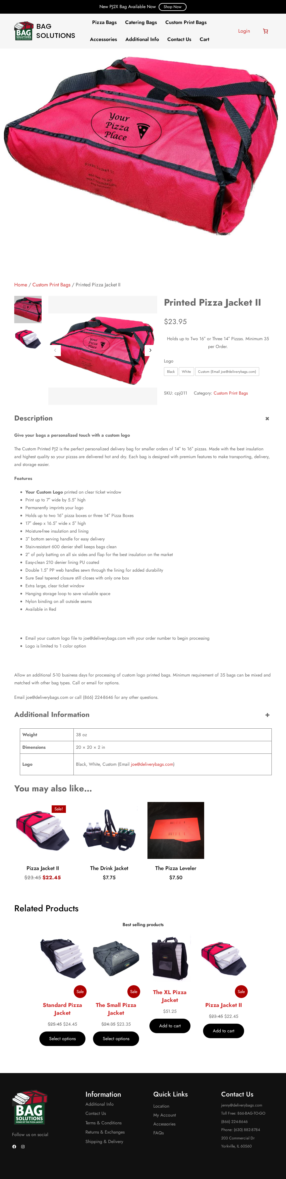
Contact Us (95, 1113)
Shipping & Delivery (104, 1141)
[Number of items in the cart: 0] (265, 31)
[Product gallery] (102, 350)
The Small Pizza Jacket (116, 1009)
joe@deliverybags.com (152, 764)
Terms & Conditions (103, 1123)
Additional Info (99, 1104)
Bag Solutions (55, 30)
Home (20, 284)
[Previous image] (55, 350)
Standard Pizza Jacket (62, 1009)
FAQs (158, 1133)
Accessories (164, 1124)
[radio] (171, 371)
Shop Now (173, 6)
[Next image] (150, 350)
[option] (28, 339)
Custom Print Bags (51, 284)
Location (161, 1106)
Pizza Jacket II (223, 1005)
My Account (164, 1115)
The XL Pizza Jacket (170, 996)
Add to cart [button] (44, 856)
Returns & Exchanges (105, 1132)
